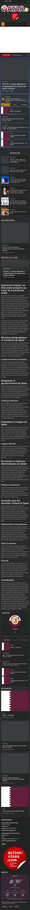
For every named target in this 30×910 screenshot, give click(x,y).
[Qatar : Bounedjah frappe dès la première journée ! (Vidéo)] (5, 170)
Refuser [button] (10, 906)
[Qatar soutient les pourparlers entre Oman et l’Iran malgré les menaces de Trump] (5, 180)
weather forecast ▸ (15, 899)
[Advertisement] (15, 40)
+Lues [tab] (15, 640)
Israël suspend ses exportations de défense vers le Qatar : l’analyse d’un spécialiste (18, 192)
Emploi (11, 109)
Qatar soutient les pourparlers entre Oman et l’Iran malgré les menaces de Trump (18, 181)
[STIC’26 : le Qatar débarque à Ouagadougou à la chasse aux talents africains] (15, 69)
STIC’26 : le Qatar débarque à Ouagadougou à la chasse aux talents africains (15, 100)
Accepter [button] (17, 906)
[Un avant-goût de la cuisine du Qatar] (5, 211)
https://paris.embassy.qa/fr (9, 830)
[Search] (28, 24)
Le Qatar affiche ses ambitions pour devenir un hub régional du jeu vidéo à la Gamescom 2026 (18, 202)
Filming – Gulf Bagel (15, 111)
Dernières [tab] (6, 104)
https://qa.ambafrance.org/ (9, 840)
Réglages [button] (4, 906)
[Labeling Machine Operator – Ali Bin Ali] (5, 142)
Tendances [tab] (25, 104)
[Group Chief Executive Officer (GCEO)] (5, 135)
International (8, 96)
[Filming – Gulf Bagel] (5, 110)
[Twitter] (15, 632)
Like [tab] (15, 104)
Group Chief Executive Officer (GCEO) (13, 811)
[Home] (3, 24)
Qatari (12, 91)
